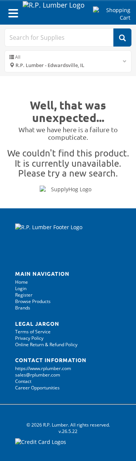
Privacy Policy (29, 338)
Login (20, 288)
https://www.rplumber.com (43, 368)
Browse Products (33, 301)
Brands (22, 308)
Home (21, 282)
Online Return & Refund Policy (46, 344)
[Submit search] (122, 37)
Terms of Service (33, 331)
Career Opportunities (37, 387)
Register (23, 295)
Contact (23, 381)
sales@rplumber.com (37, 375)
